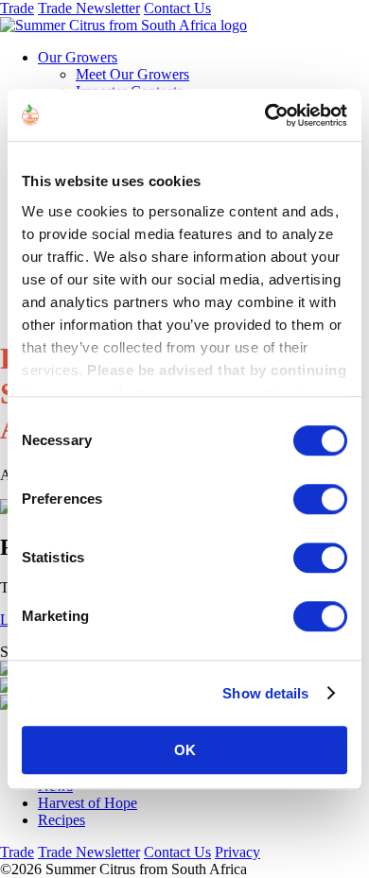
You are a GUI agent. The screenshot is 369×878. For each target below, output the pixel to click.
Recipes (61, 820)
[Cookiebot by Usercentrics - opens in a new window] (265, 115)
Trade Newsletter (89, 8)
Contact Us (177, 8)
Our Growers (77, 57)
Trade (17, 8)
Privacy (237, 852)
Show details (265, 693)
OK (185, 750)
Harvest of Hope (87, 803)
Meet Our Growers (132, 74)
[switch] (320, 499)
